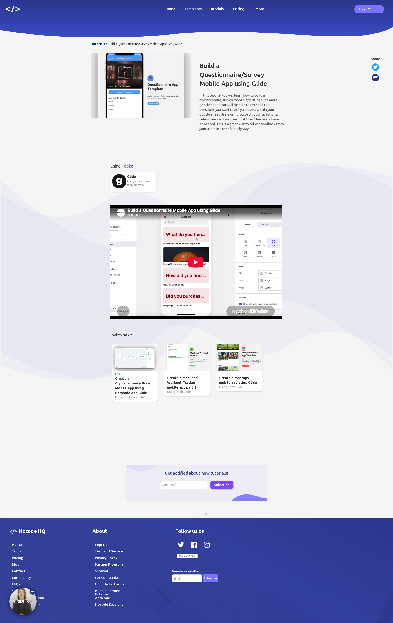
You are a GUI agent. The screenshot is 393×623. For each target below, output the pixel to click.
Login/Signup (369, 9)
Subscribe (221, 485)
